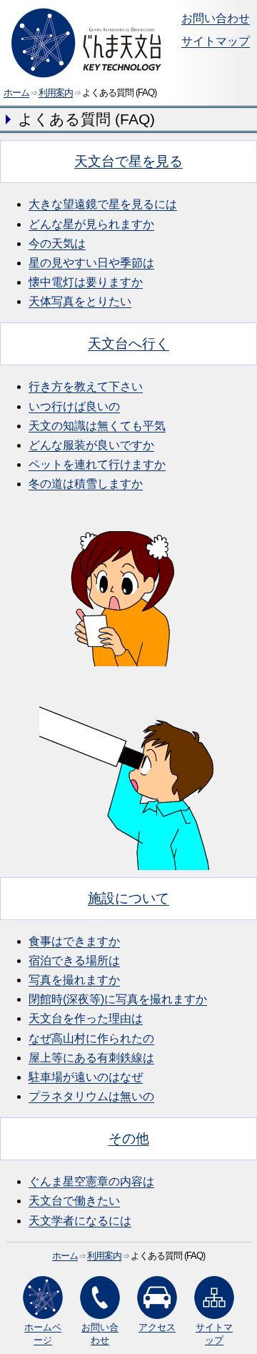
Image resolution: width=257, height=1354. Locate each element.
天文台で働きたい (74, 1201)
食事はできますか (74, 941)
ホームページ (42, 1333)
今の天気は (57, 243)
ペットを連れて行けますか (97, 464)
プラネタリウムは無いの (91, 1096)
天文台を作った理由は (86, 1018)
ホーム (16, 92)
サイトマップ (215, 41)
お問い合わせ (215, 18)
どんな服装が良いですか (91, 445)
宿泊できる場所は (74, 960)
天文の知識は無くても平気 (97, 426)
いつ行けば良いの (74, 406)
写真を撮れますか (74, 980)
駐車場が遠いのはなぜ (86, 1077)
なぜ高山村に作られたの (91, 1038)
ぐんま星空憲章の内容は (91, 1181)
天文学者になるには (80, 1221)
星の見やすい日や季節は (91, 263)
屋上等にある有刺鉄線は (91, 1058)
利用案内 (56, 92)
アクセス (157, 1327)
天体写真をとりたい (80, 301)
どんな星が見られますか (91, 224)
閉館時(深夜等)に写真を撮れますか (118, 999)
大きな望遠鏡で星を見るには (103, 204)
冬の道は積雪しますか (86, 484)
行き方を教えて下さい (86, 386)
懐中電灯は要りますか (86, 282)
